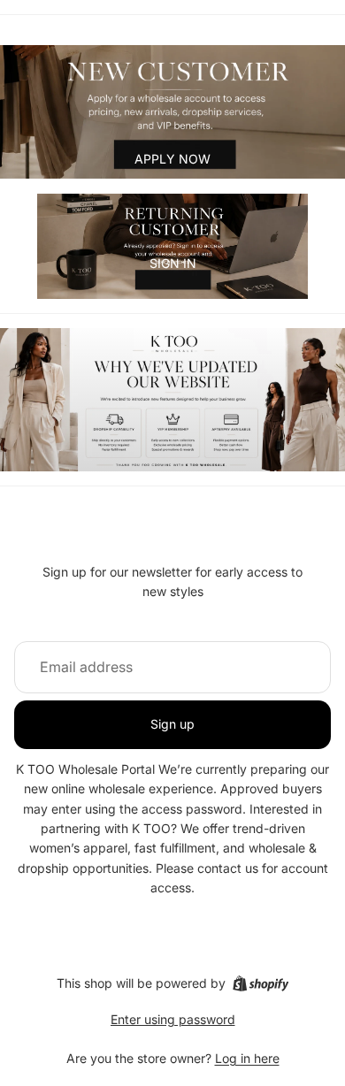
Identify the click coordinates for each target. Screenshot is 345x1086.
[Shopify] (260, 983)
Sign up (172, 723)
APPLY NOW (172, 158)
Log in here (247, 1058)
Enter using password (173, 1019)
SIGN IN (173, 263)
